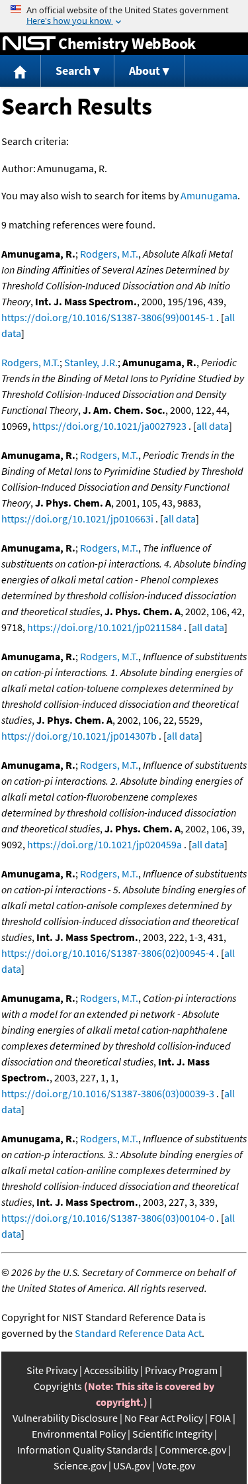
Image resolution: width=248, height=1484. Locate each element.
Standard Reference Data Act (138, 1333)
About (144, 70)
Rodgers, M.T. (109, 253)
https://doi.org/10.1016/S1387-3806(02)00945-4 (107, 953)
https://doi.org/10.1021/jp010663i (77, 518)
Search (73, 70)
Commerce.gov (192, 1449)
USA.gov (131, 1465)
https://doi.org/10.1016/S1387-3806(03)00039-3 (107, 1093)
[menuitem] (20, 71)
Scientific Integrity (172, 1433)
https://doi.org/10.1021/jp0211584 (104, 627)
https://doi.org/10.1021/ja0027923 (109, 425)
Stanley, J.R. (91, 362)
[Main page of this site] (20, 71)
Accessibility (111, 1370)
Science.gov (80, 1465)
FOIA (220, 1417)
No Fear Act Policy (163, 1417)
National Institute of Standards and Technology (29, 43)
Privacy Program (181, 1370)
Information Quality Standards (85, 1449)
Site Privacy (51, 1370)
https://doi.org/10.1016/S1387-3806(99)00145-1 (107, 317)
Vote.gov (176, 1465)
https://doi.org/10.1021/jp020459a (104, 844)
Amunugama (209, 195)
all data (212, 425)
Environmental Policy (79, 1433)
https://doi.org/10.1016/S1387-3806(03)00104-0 (107, 1217)
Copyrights (58, 1386)
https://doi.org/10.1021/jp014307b (79, 735)
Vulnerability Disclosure (65, 1417)
